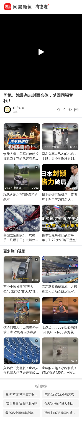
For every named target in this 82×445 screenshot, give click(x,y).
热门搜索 (41, 386)
